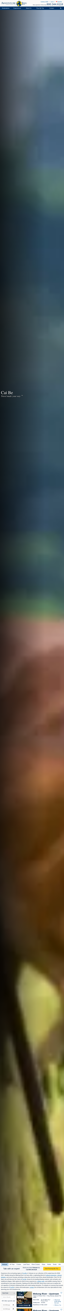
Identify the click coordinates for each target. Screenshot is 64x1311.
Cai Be (25, 1273)
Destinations (5, 8)
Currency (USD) (44, 1)
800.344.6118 (55, 4)
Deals (54, 1264)
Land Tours (26, 1264)
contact (32, 1287)
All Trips (12, 1264)
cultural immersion (51, 1275)
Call (31, 1269)
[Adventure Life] (14, 3)
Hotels (49, 1264)
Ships (43, 1264)
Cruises (18, 1264)
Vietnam (4, 1264)
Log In (52, 1)
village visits (40, 1281)
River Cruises (36, 1264)
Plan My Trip (40, 8)
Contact (51, 8)
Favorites (59, 1)
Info (59, 1264)
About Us (28, 8)
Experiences (17, 8)
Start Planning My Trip (51, 1268)
